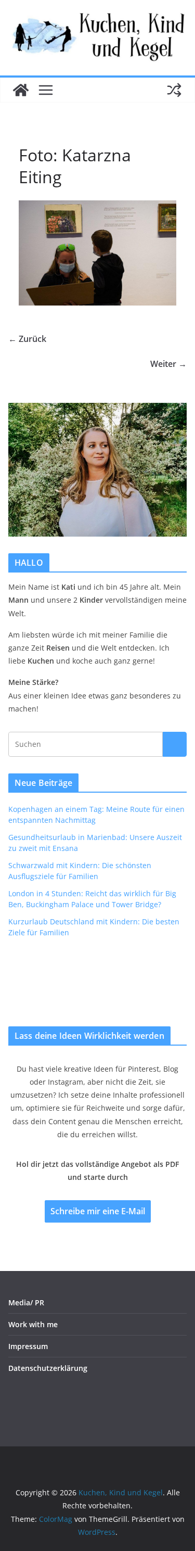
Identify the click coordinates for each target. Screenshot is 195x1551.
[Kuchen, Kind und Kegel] (20, 90)
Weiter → (168, 364)
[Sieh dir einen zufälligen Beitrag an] (174, 90)
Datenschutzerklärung (47, 1368)
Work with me (33, 1324)
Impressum (28, 1346)
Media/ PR (26, 1302)
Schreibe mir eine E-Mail (97, 1211)
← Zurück (27, 339)
